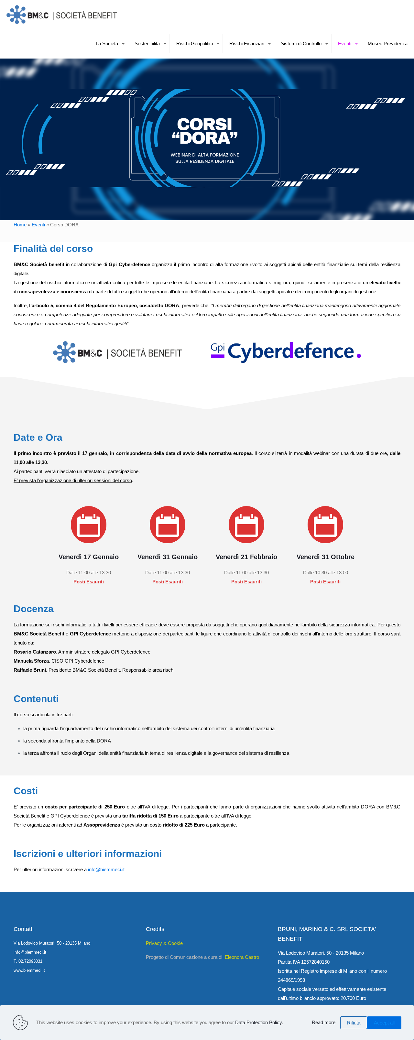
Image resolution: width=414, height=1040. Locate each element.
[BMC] (62, 14)
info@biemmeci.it (106, 869)
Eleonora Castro (242, 957)
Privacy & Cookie (164, 943)
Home (20, 224)
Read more (323, 1022)
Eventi (38, 224)
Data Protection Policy (258, 1022)
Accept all (384, 1022)
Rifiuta (353, 1022)
